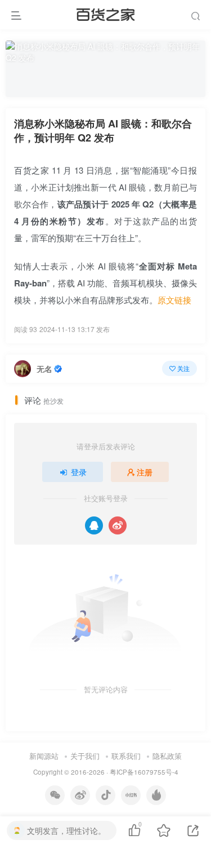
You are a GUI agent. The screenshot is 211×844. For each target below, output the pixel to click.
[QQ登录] (94, 525)
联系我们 (126, 755)
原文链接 (174, 300)
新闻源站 (44, 755)
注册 (144, 472)
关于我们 (85, 755)
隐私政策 (167, 755)
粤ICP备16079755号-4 (144, 771)
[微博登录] (118, 525)
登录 (79, 472)
